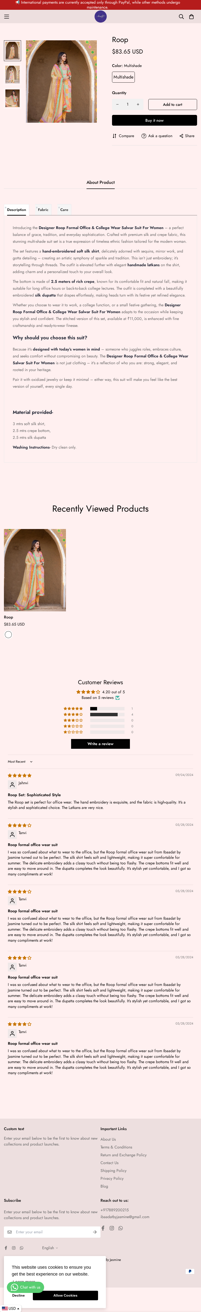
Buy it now (154, 120)
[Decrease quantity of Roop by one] (117, 104)
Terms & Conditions (116, 1147)
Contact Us (109, 1163)
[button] (73, 708)
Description (16, 209)
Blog (104, 1186)
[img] (19, 775)
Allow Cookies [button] (65, 1295)
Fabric (43, 209)
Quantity (119, 93)
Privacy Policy (112, 1178)
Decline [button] (18, 1295)
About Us (108, 1139)
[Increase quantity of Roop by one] (138, 104)
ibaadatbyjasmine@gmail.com (124, 1217)
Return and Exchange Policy (123, 1155)
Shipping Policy (113, 1170)
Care (64, 209)
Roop (8, 617)
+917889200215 (114, 1210)
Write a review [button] (100, 744)
